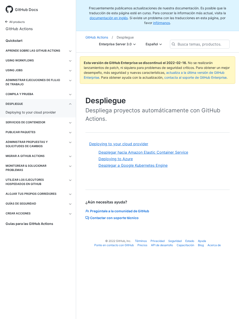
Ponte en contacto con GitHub (114, 245)
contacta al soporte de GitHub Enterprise (195, 77)
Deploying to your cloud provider (118, 144)
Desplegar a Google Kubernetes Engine (133, 165)
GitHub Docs (26, 9)
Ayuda (202, 241)
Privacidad (158, 241)
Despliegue (125, 37)
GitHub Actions (19, 28)
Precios (142, 245)
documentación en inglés (109, 18)
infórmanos (161, 23)
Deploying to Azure (115, 158)
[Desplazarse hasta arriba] (228, 308)
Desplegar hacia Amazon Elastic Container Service (143, 152)
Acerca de (214, 245)
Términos (141, 241)
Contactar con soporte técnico (114, 218)
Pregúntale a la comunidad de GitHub (119, 211)
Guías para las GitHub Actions (29, 224)
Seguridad (175, 241)
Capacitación (185, 245)
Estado (189, 241)
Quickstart (14, 41)
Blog (201, 245)
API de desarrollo (162, 245)
